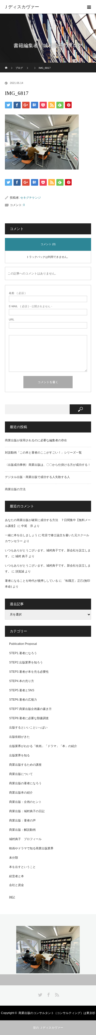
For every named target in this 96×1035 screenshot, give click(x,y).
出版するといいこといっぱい (28, 727)
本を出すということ (22, 867)
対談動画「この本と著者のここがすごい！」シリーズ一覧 (43, 452)
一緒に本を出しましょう (21, 535)
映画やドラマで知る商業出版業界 (31, 848)
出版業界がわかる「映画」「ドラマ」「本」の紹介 (43, 746)
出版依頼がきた (19, 737)
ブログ (19, 68)
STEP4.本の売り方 (21, 681)
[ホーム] (6, 64)
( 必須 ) (17, 293)
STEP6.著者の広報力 (23, 699)
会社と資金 (16, 885)
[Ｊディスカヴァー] (41, 7)
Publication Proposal (23, 644)
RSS (56, 994)
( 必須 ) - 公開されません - (30, 306)
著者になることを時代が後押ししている (31, 580)
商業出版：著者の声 (22, 820)
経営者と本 (16, 876)
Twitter (39, 994)
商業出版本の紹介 (21, 792)
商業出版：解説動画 (22, 829)
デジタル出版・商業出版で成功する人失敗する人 (37, 477)
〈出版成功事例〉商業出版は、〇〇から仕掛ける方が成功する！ (48, 464)
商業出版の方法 (15, 489)
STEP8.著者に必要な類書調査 (29, 718)
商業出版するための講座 (25, 764)
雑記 (12, 897)
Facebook (48, 994)
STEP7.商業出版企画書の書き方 (30, 709)
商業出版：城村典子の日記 (27, 811)
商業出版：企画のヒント (25, 802)
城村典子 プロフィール (25, 839)
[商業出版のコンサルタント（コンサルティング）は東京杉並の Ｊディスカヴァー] (48, 950)
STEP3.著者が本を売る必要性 (29, 671)
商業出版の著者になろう (25, 783)
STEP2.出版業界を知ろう (26, 662)
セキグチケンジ (30, 197)
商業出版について (21, 774)
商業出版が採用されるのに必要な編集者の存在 (36, 440)
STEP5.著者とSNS (21, 690)
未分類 (13, 857)
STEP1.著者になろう (23, 653)
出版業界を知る (19, 755)
